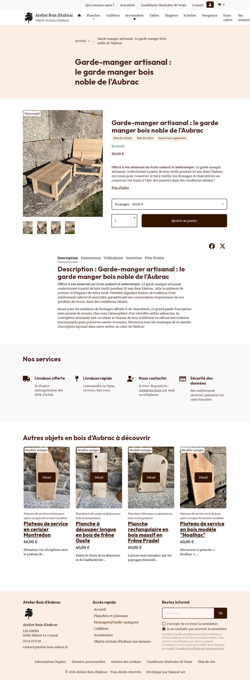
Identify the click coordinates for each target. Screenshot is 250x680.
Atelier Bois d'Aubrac (54, 15)
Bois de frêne (145, 138)
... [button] (93, 40)
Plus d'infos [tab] (154, 258)
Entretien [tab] (134, 258)
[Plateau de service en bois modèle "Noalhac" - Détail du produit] (203, 477)
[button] (134, 15)
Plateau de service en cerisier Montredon (46, 529)
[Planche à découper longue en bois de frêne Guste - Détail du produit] (99, 477)
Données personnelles (88, 662)
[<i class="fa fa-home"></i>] (79, 15)
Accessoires (103, 635)
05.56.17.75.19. (32, 641)
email (170, 648)
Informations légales (50, 662)
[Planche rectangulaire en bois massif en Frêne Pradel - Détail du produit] (151, 477)
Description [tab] (68, 258)
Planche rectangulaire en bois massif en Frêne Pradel (148, 532)
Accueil (80, 41)
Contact (198, 5)
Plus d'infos (120, 188)
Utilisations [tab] (113, 258)
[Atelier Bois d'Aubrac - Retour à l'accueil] (29, 17)
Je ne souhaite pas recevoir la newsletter (197, 629)
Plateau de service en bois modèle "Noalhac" (202, 529)
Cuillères (101, 629)
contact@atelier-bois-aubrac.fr (45, 647)
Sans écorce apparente (172, 138)
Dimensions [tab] (91, 258)
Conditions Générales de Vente (163, 5)
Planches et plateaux (111, 616)
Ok (221, 613)
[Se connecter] (210, 4)
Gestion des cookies (126, 662)
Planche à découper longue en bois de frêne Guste (96, 532)
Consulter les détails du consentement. (199, 648)
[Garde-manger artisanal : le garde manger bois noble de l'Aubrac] (63, 214)
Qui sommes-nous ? (99, 5)
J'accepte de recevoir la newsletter (192, 624)
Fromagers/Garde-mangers (116, 622)
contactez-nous (150, 390)
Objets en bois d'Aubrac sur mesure (122, 641)
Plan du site (206, 662)
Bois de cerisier (122, 138)
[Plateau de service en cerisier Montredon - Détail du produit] (47, 477)
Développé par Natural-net (165, 672)
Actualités (127, 5)
